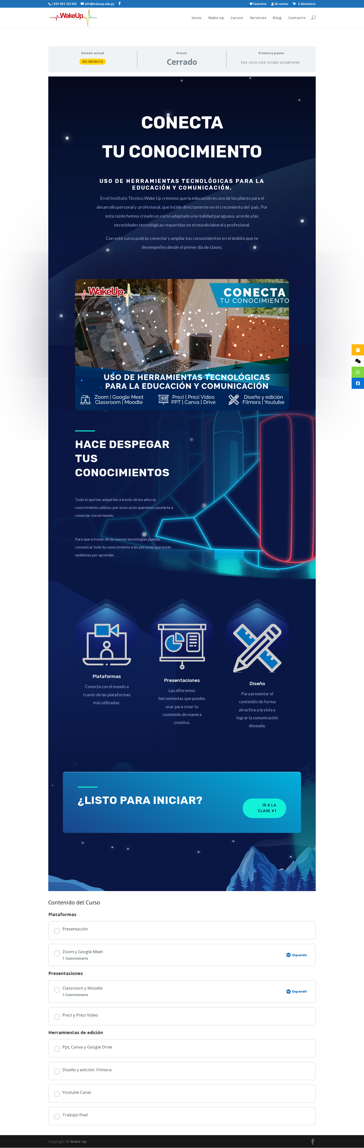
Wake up (216, 17)
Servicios (258, 17)
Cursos (237, 17)
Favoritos (260, 4)
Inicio (197, 17)
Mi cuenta (281, 4)
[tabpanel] (182, 483)
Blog (277, 17)
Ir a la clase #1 (267, 808)
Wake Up (78, 1141)
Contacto (297, 17)
